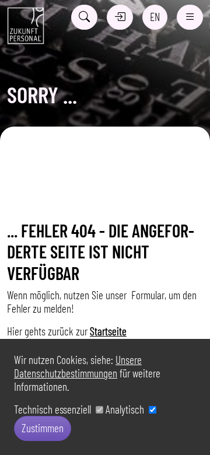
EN (155, 16)
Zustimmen (43, 428)
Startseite (108, 331)
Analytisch (127, 409)
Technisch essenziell (55, 409)
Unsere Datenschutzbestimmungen (78, 366)
